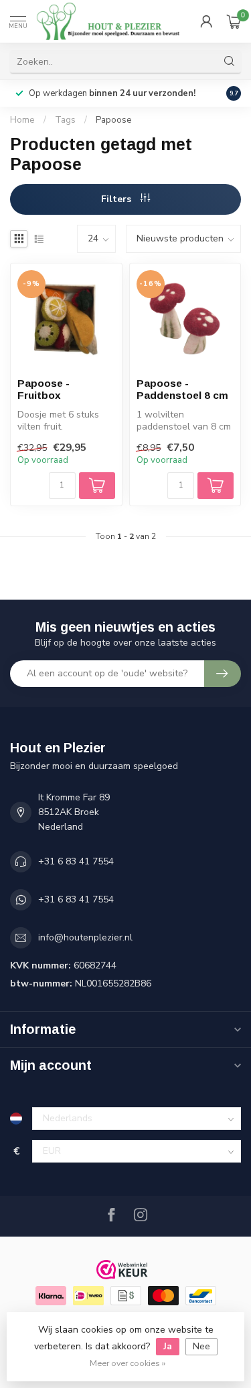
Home (22, 120)
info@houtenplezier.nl (85, 937)
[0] (233, 21)
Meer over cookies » (127, 1363)
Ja (167, 1346)
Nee (201, 1346)
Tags (65, 120)
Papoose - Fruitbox (43, 389)
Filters (117, 199)
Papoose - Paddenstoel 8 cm (182, 389)
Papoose (114, 120)
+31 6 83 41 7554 (76, 861)
